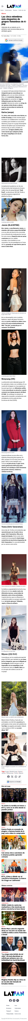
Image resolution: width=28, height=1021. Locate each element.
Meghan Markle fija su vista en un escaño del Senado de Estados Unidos (13, 982)
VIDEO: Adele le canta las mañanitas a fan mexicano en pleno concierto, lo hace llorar (13, 907)
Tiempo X (10, 1011)
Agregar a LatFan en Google (13, 40)
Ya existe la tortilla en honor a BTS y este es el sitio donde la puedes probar (13, 808)
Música (3, 13)
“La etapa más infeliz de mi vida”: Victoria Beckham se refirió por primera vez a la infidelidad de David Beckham (13, 957)
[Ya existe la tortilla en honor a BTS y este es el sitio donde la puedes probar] (14, 795)
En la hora (10, 1008)
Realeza (15, 10)
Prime (10, 1005)
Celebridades (8, 10)
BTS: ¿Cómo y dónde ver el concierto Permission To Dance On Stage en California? (13, 878)
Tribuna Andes (10, 1013)
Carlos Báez (6, 36)
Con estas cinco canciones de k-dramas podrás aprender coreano (13, 855)
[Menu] (2, 6)
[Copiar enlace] (19, 776)
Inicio (2, 10)
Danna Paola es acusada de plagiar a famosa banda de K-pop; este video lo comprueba (13, 831)
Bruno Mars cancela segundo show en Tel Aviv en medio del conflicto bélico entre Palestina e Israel (14, 931)
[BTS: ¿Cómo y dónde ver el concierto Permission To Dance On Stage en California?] (14, 866)
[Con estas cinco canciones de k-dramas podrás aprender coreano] (14, 842)
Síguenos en (15, 781)
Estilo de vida (22, 10)
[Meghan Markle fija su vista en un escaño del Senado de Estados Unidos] (14, 969)
